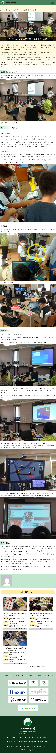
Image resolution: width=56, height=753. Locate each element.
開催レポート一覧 (38, 667)
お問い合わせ (43, 746)
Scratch (29, 137)
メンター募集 (41, 737)
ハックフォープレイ (27, 443)
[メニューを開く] (52, 2)
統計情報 (24, 742)
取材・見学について (28, 746)
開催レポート (13, 742)
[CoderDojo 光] (8, 2)
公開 (38, 160)
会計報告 (34, 742)
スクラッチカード (9, 139)
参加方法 (30, 737)
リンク (4, 162)
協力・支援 (44, 742)
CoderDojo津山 (5, 54)
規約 (17, 746)
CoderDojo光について (16, 737)
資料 (10, 746)
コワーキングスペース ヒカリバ (29, 49)
